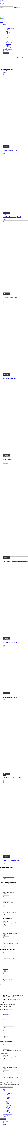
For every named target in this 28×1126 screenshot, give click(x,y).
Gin (6, 36)
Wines (7, 46)
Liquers (7, 38)
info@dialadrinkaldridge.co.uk (14, 999)
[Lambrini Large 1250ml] (15, 888)
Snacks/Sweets (9, 42)
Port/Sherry (8, 40)
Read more (6, 146)
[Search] (22, 7)
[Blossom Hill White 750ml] (15, 898)
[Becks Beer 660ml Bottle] (15, 873)
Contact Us (5, 51)
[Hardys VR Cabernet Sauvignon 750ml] (15, 1046)
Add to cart (6, 212)
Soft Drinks (8, 44)
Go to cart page (4, 1086)
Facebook (2, 1014)
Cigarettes (8, 32)
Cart (4, 1122)
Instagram (7, 1014)
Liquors (7, 37)
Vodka (7, 45)
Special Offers (9, 47)
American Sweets (10, 28)
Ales (7, 27)
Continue (10, 1086)
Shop (4, 25)
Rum (7, 41)
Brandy (7, 29)
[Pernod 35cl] (15, 965)
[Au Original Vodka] (15, 975)
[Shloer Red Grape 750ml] (15, 955)
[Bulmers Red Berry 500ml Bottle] (15, 909)
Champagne (8, 34)
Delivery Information (7, 49)
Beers (7, 31)
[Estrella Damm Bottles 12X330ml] (15, 939)
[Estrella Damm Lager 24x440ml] (15, 921)
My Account (6, 50)
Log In (4, 1124)
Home (4, 24)
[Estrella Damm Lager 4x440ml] (15, 929)
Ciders (7, 33)
